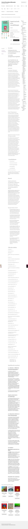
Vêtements (3, 11)
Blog (2, 8)
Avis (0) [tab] (2, 53)
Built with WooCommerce (12, 524)
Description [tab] (3, 48)
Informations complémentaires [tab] (4, 51)
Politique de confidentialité (10, 11)
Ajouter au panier (16, 40)
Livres (11, 8)
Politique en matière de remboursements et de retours (8, 14)
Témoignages (16, 11)
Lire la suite (4, 496)
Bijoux (5, 8)
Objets (7, 8)
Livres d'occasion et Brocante (8, 2)
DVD (14, 8)
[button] (8, 21)
